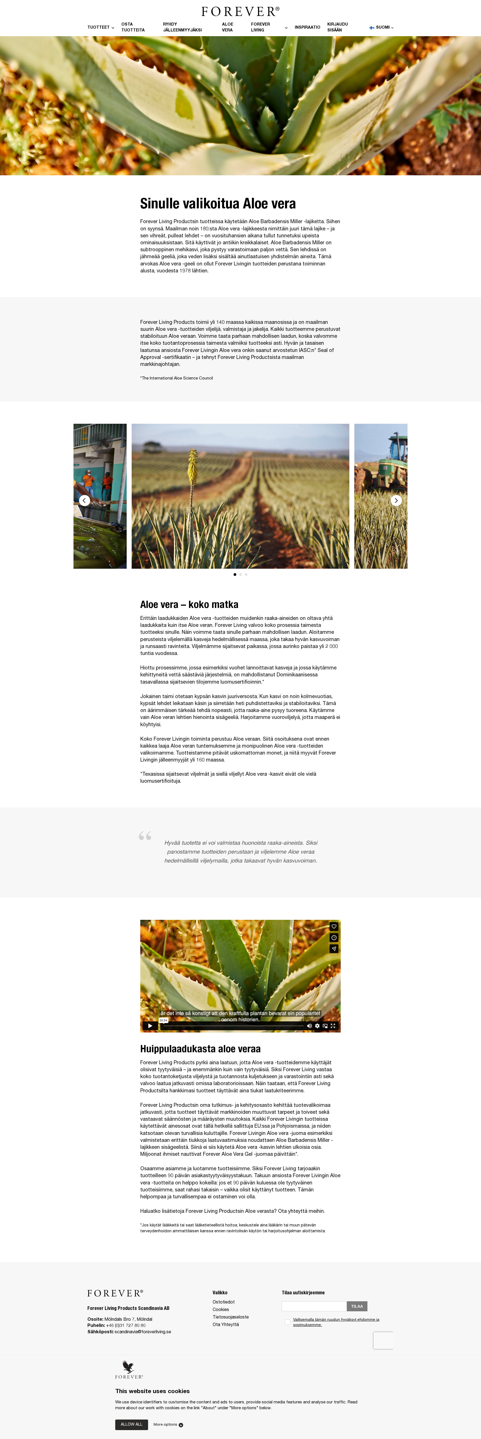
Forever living (260, 28)
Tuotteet (98, 28)
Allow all (132, 1425)
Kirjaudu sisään (337, 28)
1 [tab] (235, 574)
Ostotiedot (224, 1302)
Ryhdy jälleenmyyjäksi (182, 28)
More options (165, 1425)
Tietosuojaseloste (231, 1317)
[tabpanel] (240, 496)
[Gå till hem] (240, 8)
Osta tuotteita (133, 28)
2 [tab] (240, 574)
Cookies (221, 1310)
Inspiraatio (307, 28)
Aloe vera (227, 28)
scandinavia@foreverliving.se (143, 1332)
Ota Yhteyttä (226, 1325)
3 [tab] (246, 574)
